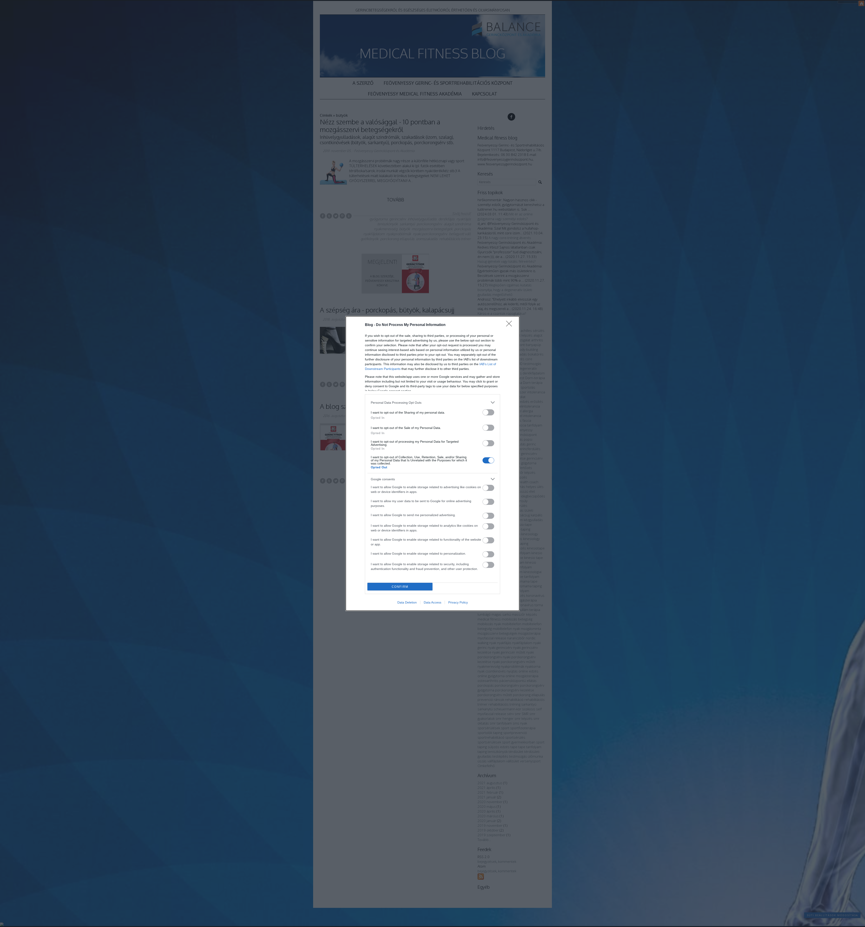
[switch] (488, 412)
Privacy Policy (458, 602)
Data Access (432, 602)
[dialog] (432, 463)
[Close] (510, 325)
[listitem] (432, 402)
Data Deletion (407, 602)
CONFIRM (400, 586)
